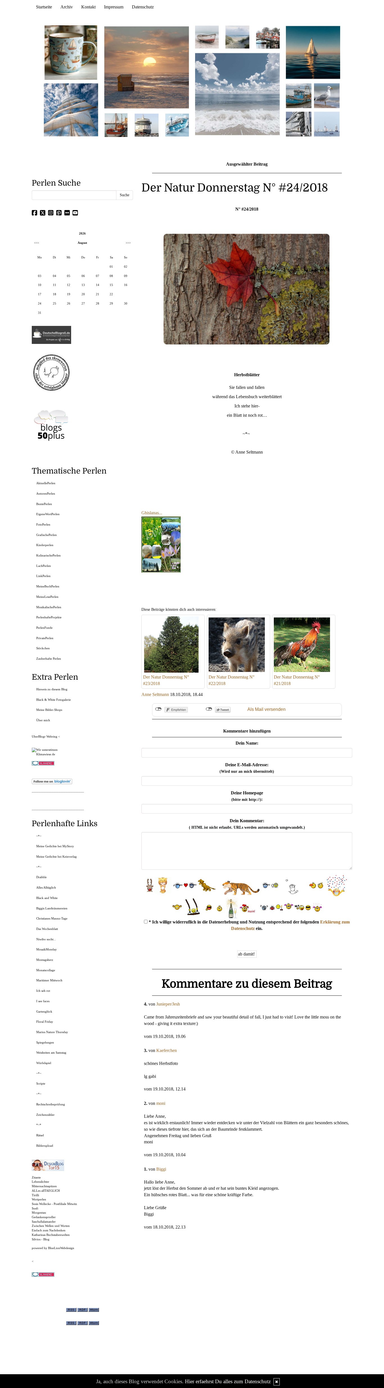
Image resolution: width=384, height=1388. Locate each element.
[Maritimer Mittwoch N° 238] (237, 93)
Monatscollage (45, 970)
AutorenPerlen (45, 493)
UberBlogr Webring (44, 736)
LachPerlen (43, 565)
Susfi (35, 1208)
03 (39, 276)
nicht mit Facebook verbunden (158, 709)
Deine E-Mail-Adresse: (247, 768)
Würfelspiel (43, 1063)
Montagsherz (44, 959)
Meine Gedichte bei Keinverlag (56, 856)
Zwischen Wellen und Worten (51, 1225)
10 (39, 285)
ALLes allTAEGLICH (46, 1190)
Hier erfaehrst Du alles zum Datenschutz (228, 1381)
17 (39, 294)
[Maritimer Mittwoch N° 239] (268, 36)
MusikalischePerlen (48, 607)
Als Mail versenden (266, 709)
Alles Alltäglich (46, 887)
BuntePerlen (44, 504)
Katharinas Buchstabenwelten (51, 1234)
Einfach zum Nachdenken (48, 1230)
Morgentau (39, 1212)
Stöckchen (43, 648)
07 (97, 276)
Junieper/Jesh (168, 1004)
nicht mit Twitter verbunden (209, 709)
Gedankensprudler (44, 1217)
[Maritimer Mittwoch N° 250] (71, 109)
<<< (36, 242)
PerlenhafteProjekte (49, 617)
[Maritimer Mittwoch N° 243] (177, 124)
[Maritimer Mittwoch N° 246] (146, 124)
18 (54, 294)
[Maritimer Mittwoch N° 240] (237, 36)
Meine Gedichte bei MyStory (55, 846)
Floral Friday (44, 1021)
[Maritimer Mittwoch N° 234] (327, 95)
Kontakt (88, 6)
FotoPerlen (43, 524)
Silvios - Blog (40, 1239)
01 (111, 266)
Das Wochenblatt (47, 928)
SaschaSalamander (44, 1221)
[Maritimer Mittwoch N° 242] (207, 36)
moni (160, 1103)
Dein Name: (247, 743)
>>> (128, 242)
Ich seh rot (43, 990)
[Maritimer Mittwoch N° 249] (146, 67)
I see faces (42, 1001)
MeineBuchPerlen (47, 586)
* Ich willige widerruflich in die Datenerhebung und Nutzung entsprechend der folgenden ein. (249, 925)
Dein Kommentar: (247, 824)
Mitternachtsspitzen (44, 1186)
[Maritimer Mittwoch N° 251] (71, 52)
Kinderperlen (44, 545)
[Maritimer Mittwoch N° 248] (116, 124)
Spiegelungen (45, 1042)
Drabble (41, 877)
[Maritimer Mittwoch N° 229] (327, 123)
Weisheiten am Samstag (51, 1052)
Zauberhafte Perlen (48, 658)
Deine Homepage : (247, 796)
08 (111, 276)
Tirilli (35, 1195)
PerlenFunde (44, 627)
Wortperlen (39, 1199)
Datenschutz (143, 6)
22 (111, 294)
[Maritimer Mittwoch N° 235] (298, 123)
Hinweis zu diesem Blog (51, 689)
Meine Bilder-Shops (49, 709)
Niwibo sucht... (46, 939)
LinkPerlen (43, 576)
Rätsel (40, 1135)
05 (68, 276)
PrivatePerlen (44, 638)
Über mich (43, 720)
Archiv (66, 6)
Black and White (47, 898)
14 (97, 285)
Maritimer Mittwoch (49, 980)
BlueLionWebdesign (61, 1248)
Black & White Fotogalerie (53, 699)
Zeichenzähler (45, 1114)
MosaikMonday (46, 949)
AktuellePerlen (45, 483)
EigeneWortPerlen (48, 514)
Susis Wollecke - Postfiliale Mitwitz (54, 1204)
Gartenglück (44, 1011)
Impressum (113, 6)
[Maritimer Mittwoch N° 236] (298, 95)
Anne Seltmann (155, 694)
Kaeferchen (166, 1050)
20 (83, 294)
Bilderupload (44, 1145)
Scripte (40, 1083)
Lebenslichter (40, 1181)
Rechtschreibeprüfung (50, 1104)
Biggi (161, 1169)
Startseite (44, 6)
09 (125, 276)
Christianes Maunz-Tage (51, 918)
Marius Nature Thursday (52, 1032)
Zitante (36, 1177)
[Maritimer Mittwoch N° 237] (313, 52)
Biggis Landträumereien (51, 908)
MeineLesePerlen (47, 596)
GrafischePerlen (46, 535)
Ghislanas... (151, 512)
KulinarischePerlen (48, 555)
